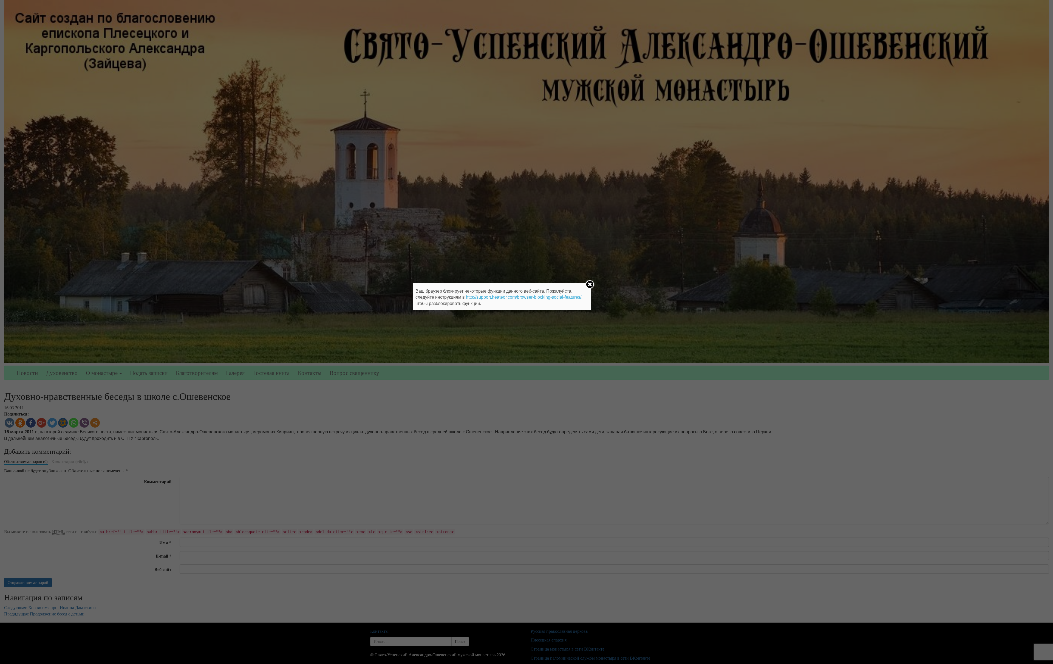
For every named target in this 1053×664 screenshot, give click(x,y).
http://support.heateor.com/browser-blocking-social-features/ (523, 297)
